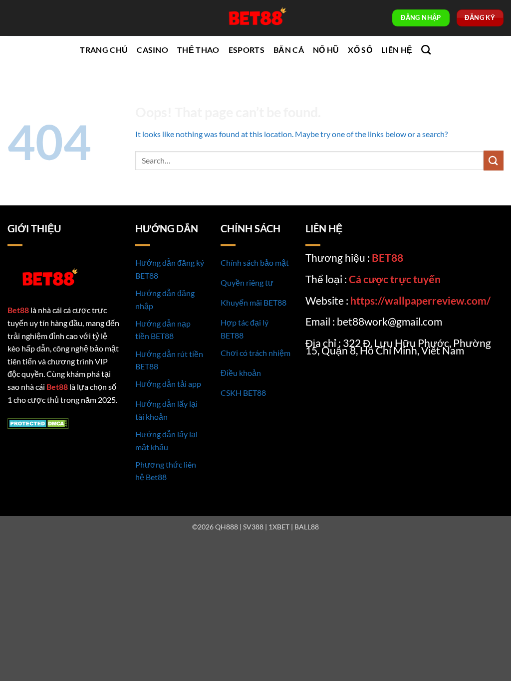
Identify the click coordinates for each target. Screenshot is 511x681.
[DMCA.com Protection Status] (38, 422)
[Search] (426, 49)
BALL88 (306, 526)
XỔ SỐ (360, 49)
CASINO (152, 49)
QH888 (226, 526)
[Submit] (494, 160)
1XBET (278, 526)
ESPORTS (246, 49)
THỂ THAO (198, 49)
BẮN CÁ (288, 49)
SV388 (253, 526)
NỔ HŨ (326, 49)
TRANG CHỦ (104, 49)
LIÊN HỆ (396, 49)
